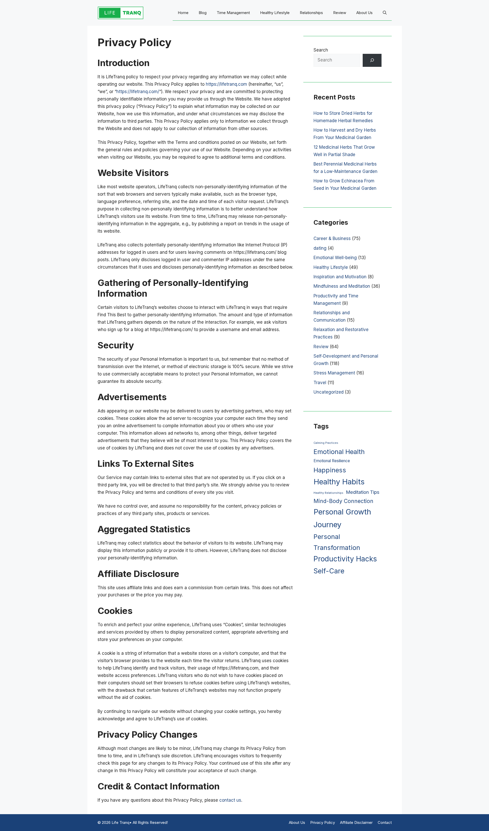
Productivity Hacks (345, 559)
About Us (364, 12)
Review (339, 12)
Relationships (311, 12)
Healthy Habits (339, 481)
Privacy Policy (322, 822)
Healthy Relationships (328, 493)
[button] (385, 12)
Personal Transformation (337, 542)
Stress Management (334, 372)
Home (183, 12)
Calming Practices (326, 443)
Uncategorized (329, 392)
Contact (385, 822)
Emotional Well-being (335, 257)
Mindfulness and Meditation (342, 286)
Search (321, 50)
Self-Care (329, 571)
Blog (203, 12)
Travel (320, 382)
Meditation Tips (362, 492)
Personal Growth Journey (342, 518)
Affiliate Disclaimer (356, 822)
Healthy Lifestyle (275, 12)
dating (320, 248)
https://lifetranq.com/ (137, 91)
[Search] (372, 60)
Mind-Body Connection (343, 501)
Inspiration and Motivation (340, 276)
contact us (230, 800)
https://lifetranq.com (226, 84)
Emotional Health (339, 452)
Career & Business (332, 238)
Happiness (330, 470)
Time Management (233, 12)
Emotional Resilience (332, 460)
